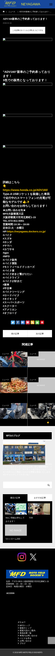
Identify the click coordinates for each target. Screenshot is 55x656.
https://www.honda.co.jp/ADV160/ (25, 190)
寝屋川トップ (25, 628)
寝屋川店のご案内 (27, 630)
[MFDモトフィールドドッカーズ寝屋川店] (10, 4)
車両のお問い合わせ (28, 635)
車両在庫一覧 (25, 633)
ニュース (16, 23)
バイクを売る (25, 638)
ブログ (23, 643)
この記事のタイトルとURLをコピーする (27, 30)
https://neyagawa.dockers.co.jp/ (26, 231)
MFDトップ (25, 625)
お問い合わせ (25, 641)
